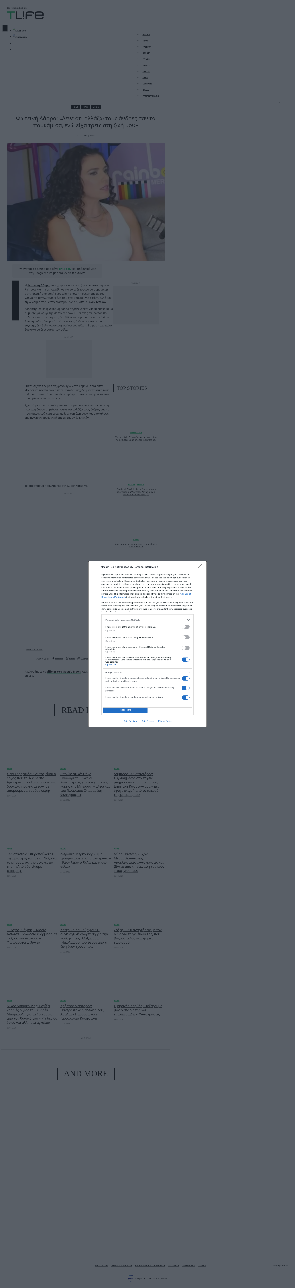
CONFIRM (125, 710)
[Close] (201, 567)
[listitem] (147, 620)
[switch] (186, 627)
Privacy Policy (165, 721)
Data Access (147, 721)
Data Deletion (130, 721)
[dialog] (147, 644)
